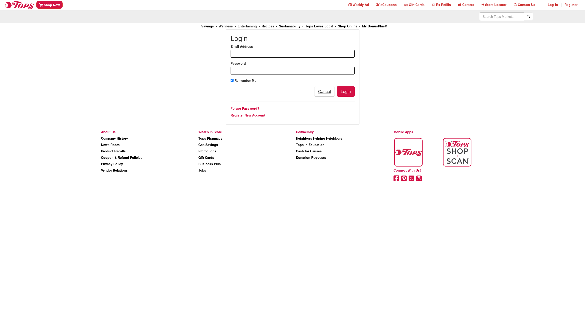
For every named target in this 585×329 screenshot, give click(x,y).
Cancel (324, 91)
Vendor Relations (114, 170)
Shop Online (347, 26)
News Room (110, 144)
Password (238, 63)
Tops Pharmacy (210, 138)
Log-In (553, 4)
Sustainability (289, 26)
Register (570, 4)
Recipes (268, 26)
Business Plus (209, 164)
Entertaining (247, 26)
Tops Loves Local (319, 26)
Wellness (226, 26)
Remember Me (245, 80)
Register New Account (248, 115)
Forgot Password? (245, 108)
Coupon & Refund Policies (121, 157)
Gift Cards (206, 157)
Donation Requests (311, 157)
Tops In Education (310, 144)
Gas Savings (208, 144)
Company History (114, 138)
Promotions (207, 151)
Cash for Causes (309, 151)
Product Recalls (113, 151)
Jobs (202, 170)
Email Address (242, 46)
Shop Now (51, 5)
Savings (207, 26)
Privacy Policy (112, 164)
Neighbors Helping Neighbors (319, 138)
